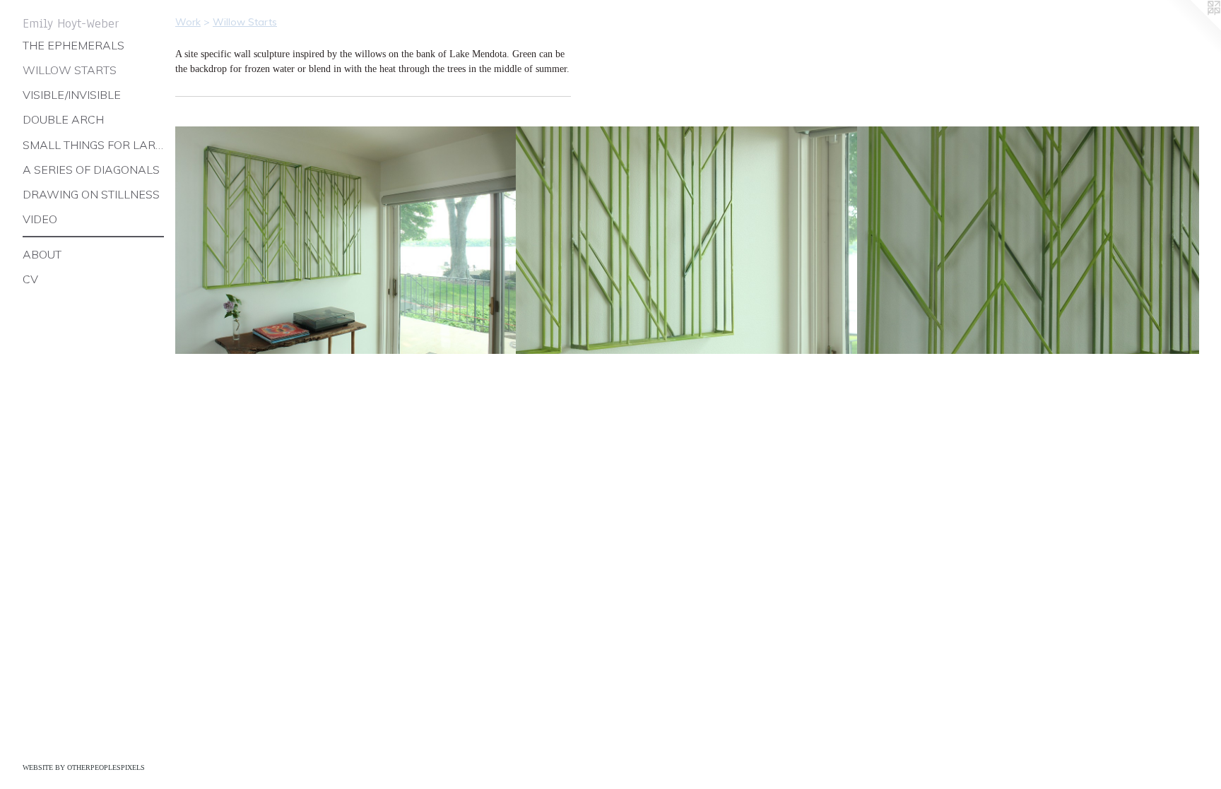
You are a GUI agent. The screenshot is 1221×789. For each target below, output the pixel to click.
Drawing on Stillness (91, 194)
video (40, 219)
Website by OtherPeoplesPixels (84, 767)
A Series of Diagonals (91, 169)
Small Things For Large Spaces (93, 145)
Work (188, 22)
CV (30, 279)
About (42, 254)
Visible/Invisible (72, 95)
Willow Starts (70, 70)
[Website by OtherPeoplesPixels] (1192, 28)
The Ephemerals (73, 45)
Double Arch (63, 119)
